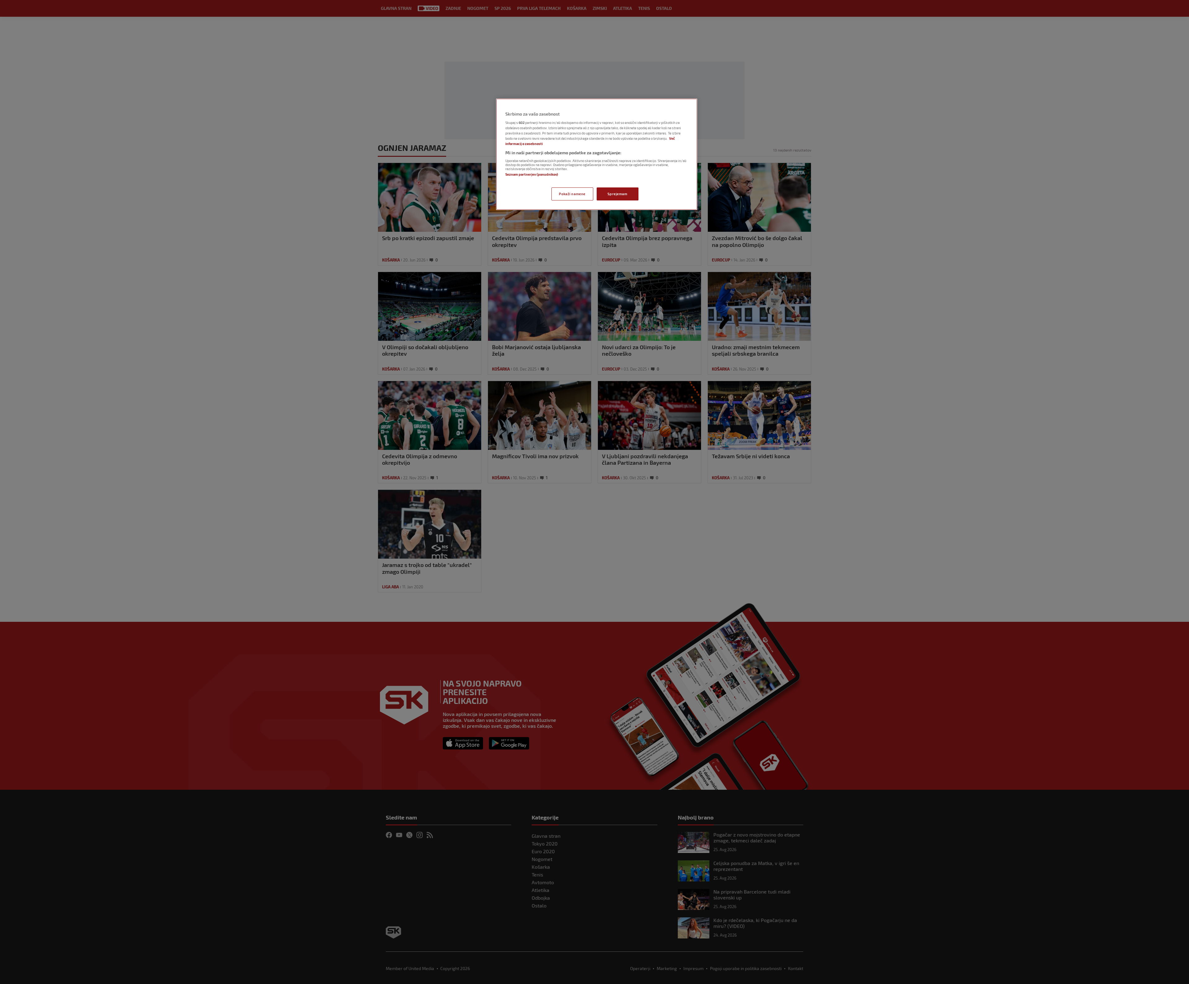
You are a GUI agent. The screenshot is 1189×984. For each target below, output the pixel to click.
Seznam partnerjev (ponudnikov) (531, 174)
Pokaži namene (572, 194)
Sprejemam (617, 194)
